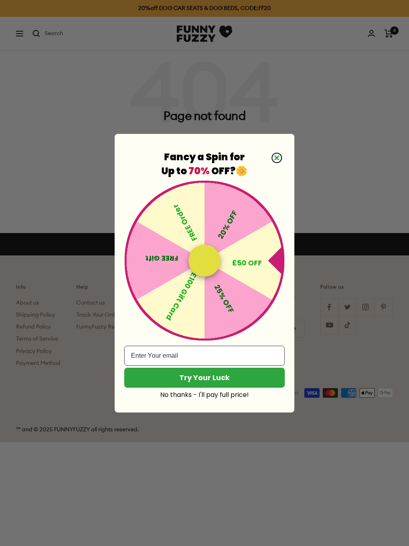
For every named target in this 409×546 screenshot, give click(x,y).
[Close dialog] (277, 158)
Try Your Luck (204, 378)
